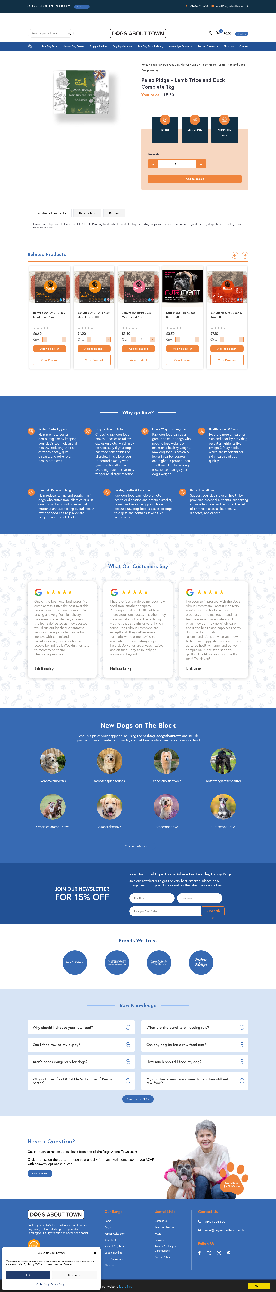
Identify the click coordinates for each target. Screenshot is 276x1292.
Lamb (195, 64)
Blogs (107, 1227)
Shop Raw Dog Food (162, 64)
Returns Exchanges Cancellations (165, 1249)
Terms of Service (164, 1227)
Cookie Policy (42, 1284)
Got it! (259, 1286)
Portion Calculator (208, 46)
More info (125, 1286)
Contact (243, 46)
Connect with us (136, 846)
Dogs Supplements (114, 1259)
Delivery (159, 1240)
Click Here (81, 7)
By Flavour (183, 64)
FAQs (158, 1233)
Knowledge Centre (179, 46)
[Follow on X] (209, 1253)
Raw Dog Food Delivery (150, 46)
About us (229, 46)
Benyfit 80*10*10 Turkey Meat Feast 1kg (49, 315)
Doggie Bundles (98, 46)
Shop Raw (241, 34)
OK (28, 1275)
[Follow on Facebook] (199, 1253)
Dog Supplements (122, 46)
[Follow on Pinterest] (229, 1253)
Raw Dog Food (49, 46)
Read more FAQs (138, 1099)
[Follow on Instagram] (219, 1253)
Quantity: (154, 154)
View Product (50, 360)
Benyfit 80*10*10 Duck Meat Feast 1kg (136, 315)
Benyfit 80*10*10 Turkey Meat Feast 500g (93, 315)
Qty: (36, 339)
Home (30, 46)
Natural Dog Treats (73, 46)
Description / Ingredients (50, 213)
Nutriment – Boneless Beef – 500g (180, 315)
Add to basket (195, 178)
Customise (74, 1275)
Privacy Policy (57, 1284)
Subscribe (212, 912)
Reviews (114, 213)
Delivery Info (87, 213)
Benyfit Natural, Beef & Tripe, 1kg (226, 315)
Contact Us (40, 1173)
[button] (95, 1253)
